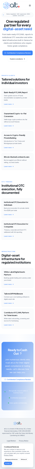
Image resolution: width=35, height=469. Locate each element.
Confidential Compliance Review (19, 53)
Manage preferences (11, 459)
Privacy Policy (8, 455)
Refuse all (24, 459)
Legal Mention (11, 441)
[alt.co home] (11, 5)
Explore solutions (16, 59)
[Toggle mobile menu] (30, 5)
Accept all (8, 463)
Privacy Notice (23, 441)
